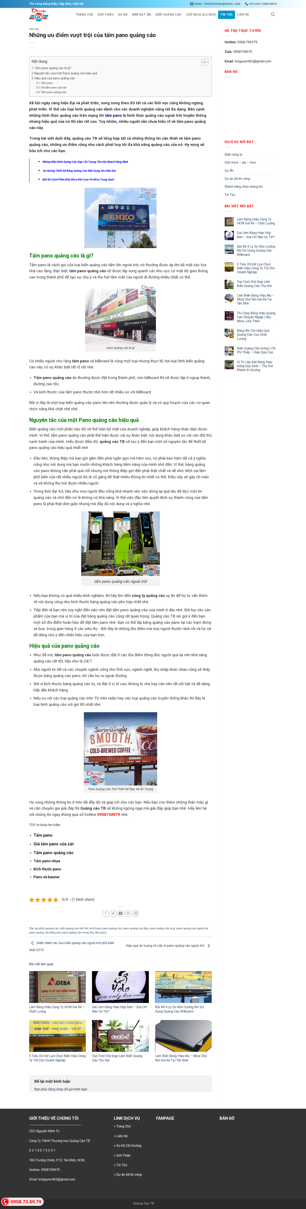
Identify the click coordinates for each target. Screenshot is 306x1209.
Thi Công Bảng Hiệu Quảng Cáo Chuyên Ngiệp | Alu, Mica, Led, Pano (256, 317)
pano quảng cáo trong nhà (78, 932)
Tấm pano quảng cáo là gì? (52, 68)
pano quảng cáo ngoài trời (192, 928)
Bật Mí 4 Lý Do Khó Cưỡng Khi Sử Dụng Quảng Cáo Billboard (179, 1009)
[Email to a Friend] (120, 913)
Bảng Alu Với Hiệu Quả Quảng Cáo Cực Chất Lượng (253, 334)
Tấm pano (47, 82)
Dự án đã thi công (237, 179)
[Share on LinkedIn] (135, 913)
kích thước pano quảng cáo (105, 928)
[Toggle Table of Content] (203, 62)
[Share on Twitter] (113, 913)
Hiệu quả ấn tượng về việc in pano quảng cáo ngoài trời (165, 946)
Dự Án (122, 14)
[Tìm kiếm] (273, 14)
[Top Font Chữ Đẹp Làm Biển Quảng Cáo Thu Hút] (120, 1036)
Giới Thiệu (106, 14)
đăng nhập (55, 1089)
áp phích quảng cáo (47, 928)
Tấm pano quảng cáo (53, 92)
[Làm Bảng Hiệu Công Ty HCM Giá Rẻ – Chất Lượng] (57, 987)
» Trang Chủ (122, 1126)
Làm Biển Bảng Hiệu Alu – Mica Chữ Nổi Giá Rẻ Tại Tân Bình (181, 1058)
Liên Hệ (243, 14)
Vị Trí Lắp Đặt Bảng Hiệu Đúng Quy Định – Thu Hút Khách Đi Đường (255, 366)
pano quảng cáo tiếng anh (45, 932)
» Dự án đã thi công (128, 1175)
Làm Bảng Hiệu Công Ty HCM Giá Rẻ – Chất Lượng (256, 221)
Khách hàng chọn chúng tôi (244, 187)
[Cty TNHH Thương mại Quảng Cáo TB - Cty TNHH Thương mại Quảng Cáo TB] (48, 15)
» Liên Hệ (120, 1136)
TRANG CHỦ (84, 14)
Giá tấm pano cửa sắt (53, 87)
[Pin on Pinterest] (128, 913)
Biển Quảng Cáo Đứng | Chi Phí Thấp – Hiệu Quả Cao (256, 350)
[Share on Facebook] (105, 913)
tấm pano (113, 115)
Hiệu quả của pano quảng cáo (54, 78)
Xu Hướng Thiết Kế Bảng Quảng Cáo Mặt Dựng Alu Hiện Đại (79, 170)
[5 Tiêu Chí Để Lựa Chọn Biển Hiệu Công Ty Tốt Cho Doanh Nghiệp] (57, 1036)
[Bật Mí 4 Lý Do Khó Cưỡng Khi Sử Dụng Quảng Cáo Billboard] (183, 987)
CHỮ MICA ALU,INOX (201, 14)
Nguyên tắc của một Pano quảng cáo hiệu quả (65, 73)
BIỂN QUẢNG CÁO (168, 14)
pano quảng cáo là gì (162, 928)
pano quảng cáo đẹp (135, 928)
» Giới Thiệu (122, 1155)
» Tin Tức (120, 1165)
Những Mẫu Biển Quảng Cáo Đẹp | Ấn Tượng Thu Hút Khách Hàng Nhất (85, 161)
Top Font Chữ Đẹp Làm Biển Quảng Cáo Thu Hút (254, 284)
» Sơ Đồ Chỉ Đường (127, 1146)
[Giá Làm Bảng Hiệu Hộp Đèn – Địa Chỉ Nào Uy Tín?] (120, 987)
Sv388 (159, 1203)
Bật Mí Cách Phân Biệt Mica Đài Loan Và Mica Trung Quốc (78, 179)
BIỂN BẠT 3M (141, 14)
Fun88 (168, 1203)
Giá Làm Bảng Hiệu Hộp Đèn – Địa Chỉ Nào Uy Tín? (256, 235)
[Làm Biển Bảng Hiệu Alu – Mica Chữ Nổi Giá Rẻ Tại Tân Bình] (183, 1036)
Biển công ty (233, 155)
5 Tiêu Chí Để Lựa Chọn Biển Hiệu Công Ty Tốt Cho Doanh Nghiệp (57, 1058)
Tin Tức (226, 14)
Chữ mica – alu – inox (240, 162)
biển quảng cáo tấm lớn (74, 928)
